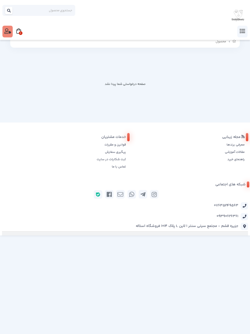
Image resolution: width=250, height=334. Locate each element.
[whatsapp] (131, 194)
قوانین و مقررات (115, 144)
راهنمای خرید (236, 159)
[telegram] (143, 194)
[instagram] (154, 194)
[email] (120, 194)
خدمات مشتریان (113, 137)
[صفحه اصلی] (234, 41)
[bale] (98, 194)
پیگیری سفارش (115, 152)
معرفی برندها (236, 144)
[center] (9, 10)
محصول (221, 41)
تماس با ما (119, 166)
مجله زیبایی (231, 137)
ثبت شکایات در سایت (111, 159)
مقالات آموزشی (235, 152)
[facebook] (109, 194)
